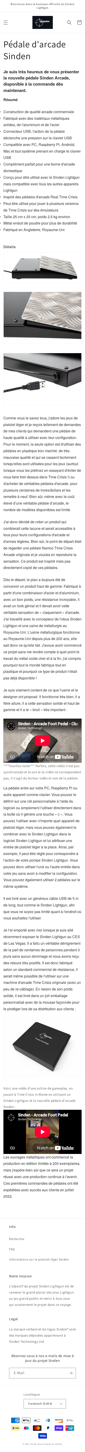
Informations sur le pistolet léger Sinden (39, 1259)
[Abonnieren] (71, 1373)
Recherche (16, 1239)
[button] (6, 23)
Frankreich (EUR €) (40, 1404)
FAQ (12, 1249)
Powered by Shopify (52, 1444)
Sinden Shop (36, 1444)
